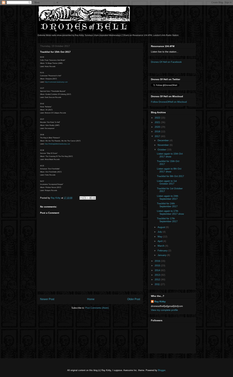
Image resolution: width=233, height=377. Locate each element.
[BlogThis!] (84, 198)
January (162, 255)
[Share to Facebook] (91, 198)
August (162, 227)
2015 (158, 265)
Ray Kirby (160, 301)
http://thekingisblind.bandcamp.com (57, 144)
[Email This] (81, 198)
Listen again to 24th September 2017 (167, 197)
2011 (158, 284)
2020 (158, 126)
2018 (158, 131)
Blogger (161, 370)
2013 (158, 274)
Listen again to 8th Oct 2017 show (169, 170)
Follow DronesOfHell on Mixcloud (169, 101)
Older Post (133, 299)
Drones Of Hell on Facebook (166, 62)
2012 (158, 279)
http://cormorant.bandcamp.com (56, 82)
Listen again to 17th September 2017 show (170, 212)
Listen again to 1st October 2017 (167, 182)
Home (90, 299)
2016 (158, 261)
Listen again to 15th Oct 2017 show (170, 155)
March (161, 245)
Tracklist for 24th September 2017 (167, 205)
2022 (158, 117)
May (160, 236)
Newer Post (47, 299)
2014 (158, 270)
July (160, 231)
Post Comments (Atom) (97, 308)
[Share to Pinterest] (94, 198)
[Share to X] (87, 198)
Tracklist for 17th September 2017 (167, 220)
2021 (158, 122)
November (164, 145)
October (162, 149)
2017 (158, 136)
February (163, 250)
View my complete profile (164, 310)
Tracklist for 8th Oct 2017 (170, 176)
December (164, 140)
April (160, 241)
